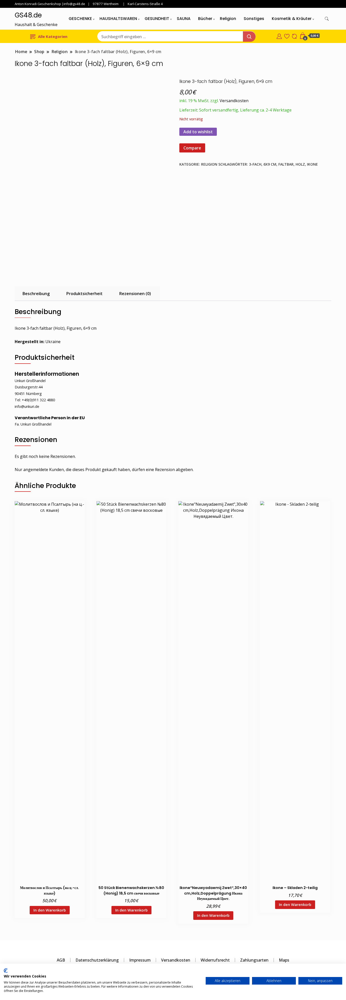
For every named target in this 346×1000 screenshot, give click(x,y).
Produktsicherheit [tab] (84, 293)
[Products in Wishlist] (287, 36)
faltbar (286, 164)
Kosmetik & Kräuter (292, 18)
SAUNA (183, 18)
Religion (228, 18)
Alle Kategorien (52, 36)
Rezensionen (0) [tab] (135, 293)
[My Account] (279, 36)
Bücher (205, 18)
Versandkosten (234, 100)
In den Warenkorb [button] (49, 910)
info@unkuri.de (27, 406)
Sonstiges (254, 18)
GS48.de (28, 15)
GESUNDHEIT (157, 18)
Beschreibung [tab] (36, 293)
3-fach (255, 164)
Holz (300, 164)
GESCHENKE (80, 18)
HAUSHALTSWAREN (118, 18)
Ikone (312, 164)
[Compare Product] (294, 36)
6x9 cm (269, 164)
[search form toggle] (326, 19)
